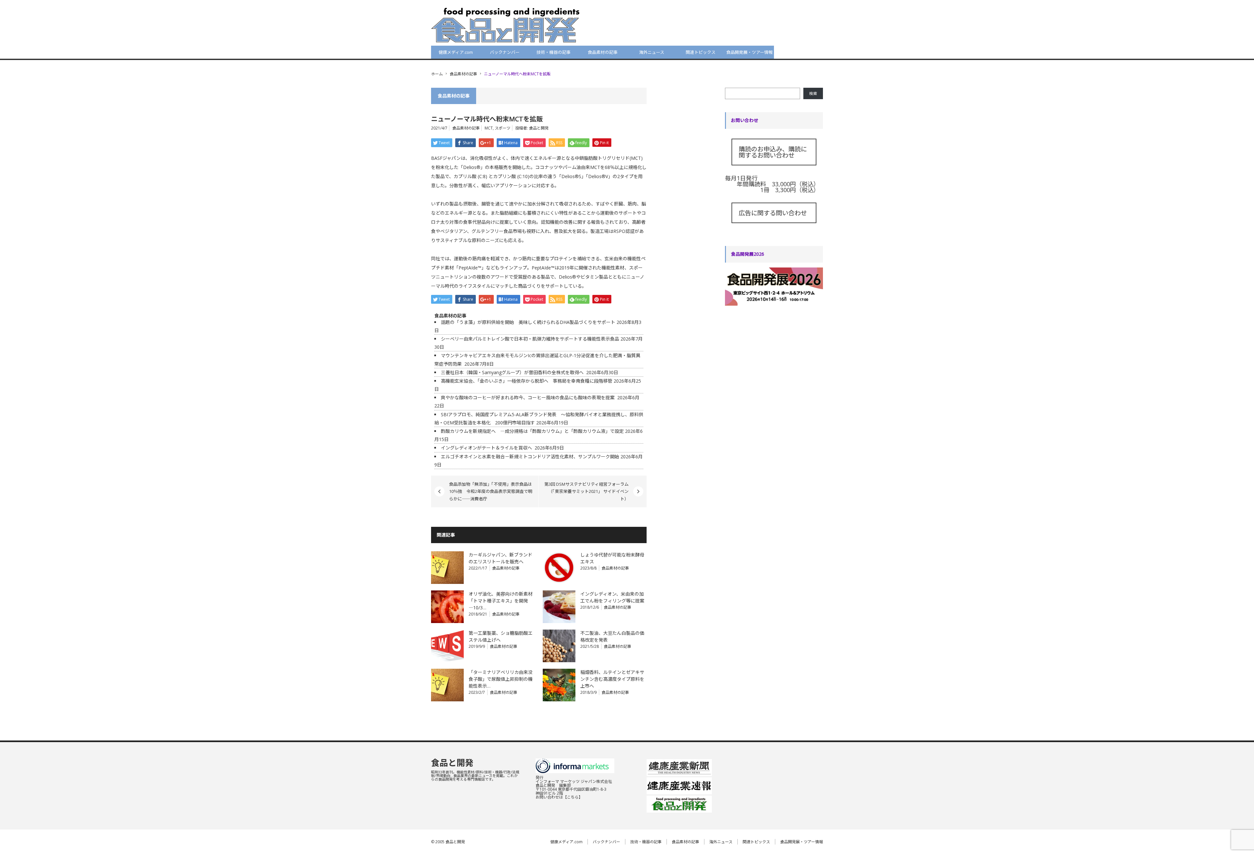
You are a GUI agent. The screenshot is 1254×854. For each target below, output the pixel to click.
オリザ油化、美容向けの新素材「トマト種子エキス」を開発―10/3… (501, 601)
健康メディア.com (456, 52)
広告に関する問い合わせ (773, 212)
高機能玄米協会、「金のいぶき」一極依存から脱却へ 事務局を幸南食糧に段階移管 (526, 381)
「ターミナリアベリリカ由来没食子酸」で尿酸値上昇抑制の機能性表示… (501, 679)
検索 (813, 93)
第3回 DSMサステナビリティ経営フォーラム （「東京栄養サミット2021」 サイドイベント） (588, 491)
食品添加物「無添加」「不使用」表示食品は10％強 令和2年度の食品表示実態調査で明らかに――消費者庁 (490, 491)
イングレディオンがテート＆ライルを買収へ (487, 448)
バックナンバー (505, 52)
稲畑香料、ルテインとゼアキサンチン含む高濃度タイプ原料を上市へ (612, 679)
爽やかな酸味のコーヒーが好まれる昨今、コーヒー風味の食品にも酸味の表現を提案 (528, 397)
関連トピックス (700, 52)
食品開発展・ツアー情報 (749, 52)
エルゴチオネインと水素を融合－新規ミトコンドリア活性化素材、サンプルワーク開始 (530, 456)
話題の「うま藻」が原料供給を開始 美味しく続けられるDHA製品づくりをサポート (528, 322)
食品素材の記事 (603, 52)
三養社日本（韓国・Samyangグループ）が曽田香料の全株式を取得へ (513, 372)
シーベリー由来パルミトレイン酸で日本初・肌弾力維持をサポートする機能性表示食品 (530, 339)
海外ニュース (651, 52)
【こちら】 (573, 797)
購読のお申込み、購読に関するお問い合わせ (773, 152)
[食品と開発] (505, 24)
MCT (489, 128)
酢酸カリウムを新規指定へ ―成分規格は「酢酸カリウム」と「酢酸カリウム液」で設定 (532, 431)
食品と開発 (539, 128)
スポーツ (502, 128)
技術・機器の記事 (554, 52)
